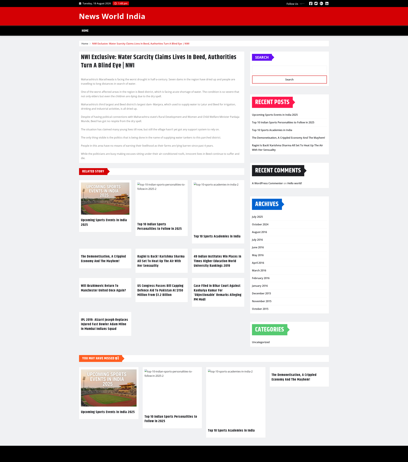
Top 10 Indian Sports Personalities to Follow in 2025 (159, 227)
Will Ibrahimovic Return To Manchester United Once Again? (103, 288)
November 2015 (261, 301)
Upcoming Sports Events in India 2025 (104, 223)
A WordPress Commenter (267, 183)
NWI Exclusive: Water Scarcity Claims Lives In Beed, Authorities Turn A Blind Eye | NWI (140, 43)
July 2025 (257, 216)
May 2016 (258, 255)
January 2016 (260, 285)
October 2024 (260, 224)
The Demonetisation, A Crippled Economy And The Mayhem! (103, 259)
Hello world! (294, 183)
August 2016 (259, 232)
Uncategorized (261, 342)
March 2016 (259, 270)
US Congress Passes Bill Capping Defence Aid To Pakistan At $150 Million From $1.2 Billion (160, 290)
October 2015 (260, 309)
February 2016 (261, 278)
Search (262, 57)
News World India (112, 16)
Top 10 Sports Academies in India (217, 236)
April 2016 (258, 263)
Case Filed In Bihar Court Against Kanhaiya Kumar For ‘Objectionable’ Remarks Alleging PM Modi (217, 292)
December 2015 (261, 293)
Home (85, 31)
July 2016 (257, 239)
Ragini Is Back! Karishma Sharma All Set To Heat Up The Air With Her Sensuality (161, 261)
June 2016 (258, 247)
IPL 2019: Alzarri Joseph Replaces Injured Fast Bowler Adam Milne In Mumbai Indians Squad (104, 324)
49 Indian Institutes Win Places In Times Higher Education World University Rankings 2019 (217, 261)
